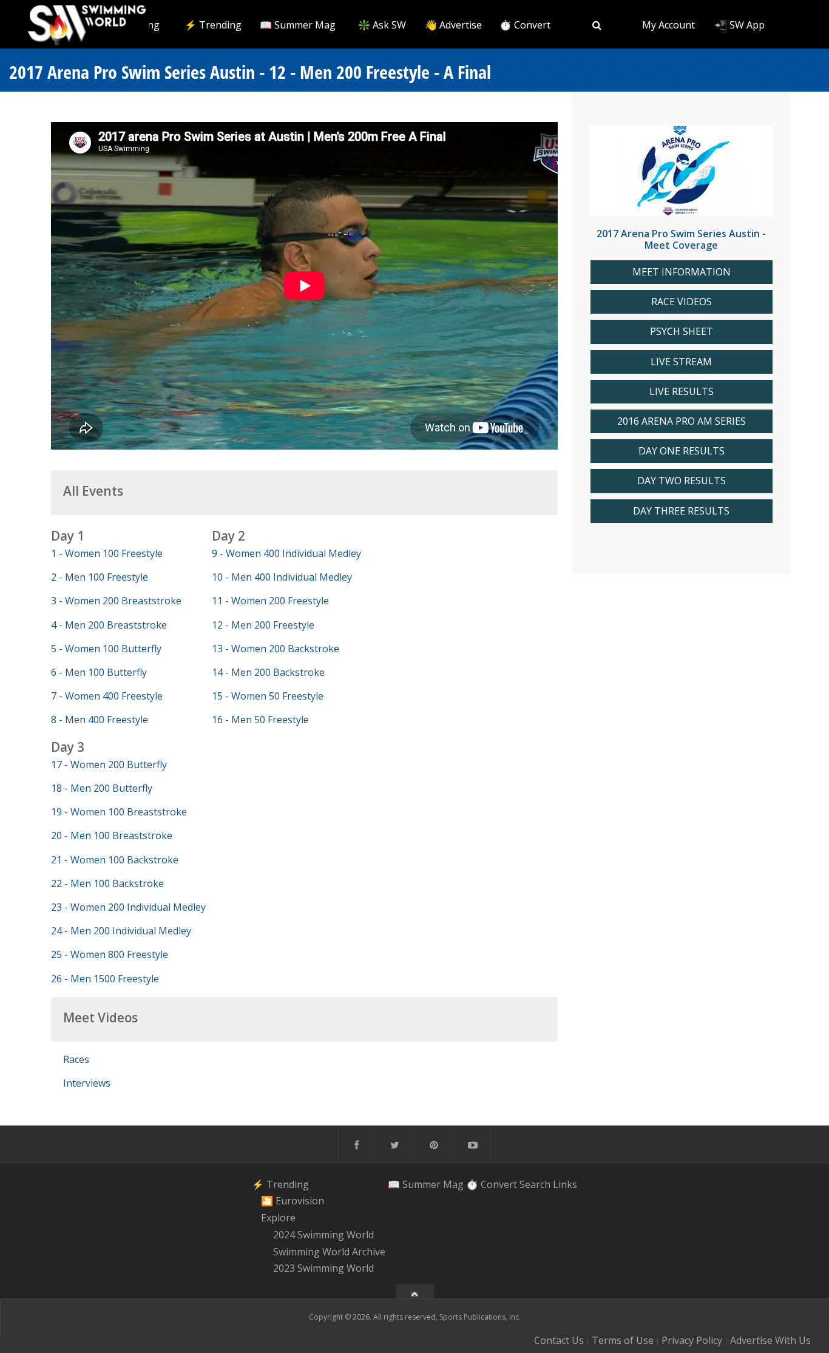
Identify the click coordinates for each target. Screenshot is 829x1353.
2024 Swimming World (323, 1234)
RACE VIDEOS (681, 302)
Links (565, 1184)
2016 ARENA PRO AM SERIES (681, 421)
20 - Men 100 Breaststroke (111, 835)
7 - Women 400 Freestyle (107, 696)
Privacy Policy (692, 1340)
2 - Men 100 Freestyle (99, 577)
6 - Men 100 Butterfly (99, 672)
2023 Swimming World (323, 1268)
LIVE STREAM (681, 362)
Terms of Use (623, 1340)
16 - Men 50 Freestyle (260, 719)
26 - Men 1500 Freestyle (105, 978)
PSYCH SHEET (681, 331)
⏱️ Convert (524, 25)
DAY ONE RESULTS (681, 451)
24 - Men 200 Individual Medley (121, 930)
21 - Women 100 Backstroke (114, 859)
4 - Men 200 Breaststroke (109, 625)
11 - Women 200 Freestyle (270, 600)
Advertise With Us (770, 1340)
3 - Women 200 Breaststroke (116, 600)
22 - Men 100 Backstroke (107, 883)
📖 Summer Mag (298, 25)
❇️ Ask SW (382, 25)
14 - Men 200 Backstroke (268, 672)
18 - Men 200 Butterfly (101, 788)
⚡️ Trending (213, 25)
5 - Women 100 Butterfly (106, 648)
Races (76, 1059)
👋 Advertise (453, 25)
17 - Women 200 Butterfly (109, 764)
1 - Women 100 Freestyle (107, 553)
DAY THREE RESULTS (681, 511)
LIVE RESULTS (681, 391)
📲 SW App (740, 25)
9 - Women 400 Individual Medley (286, 553)
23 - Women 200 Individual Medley (128, 907)
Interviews (86, 1083)
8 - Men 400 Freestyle (99, 719)
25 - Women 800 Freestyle (109, 954)
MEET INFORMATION (681, 272)
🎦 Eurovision (292, 1201)
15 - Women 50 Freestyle (267, 696)
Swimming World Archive (329, 1251)
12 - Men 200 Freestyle (263, 625)
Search (534, 1184)
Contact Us (559, 1340)
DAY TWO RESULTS (681, 481)
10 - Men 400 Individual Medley (282, 577)
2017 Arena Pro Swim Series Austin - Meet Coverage (681, 239)
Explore (278, 1217)
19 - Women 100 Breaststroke (119, 811)
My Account (668, 25)
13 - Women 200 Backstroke (275, 648)
